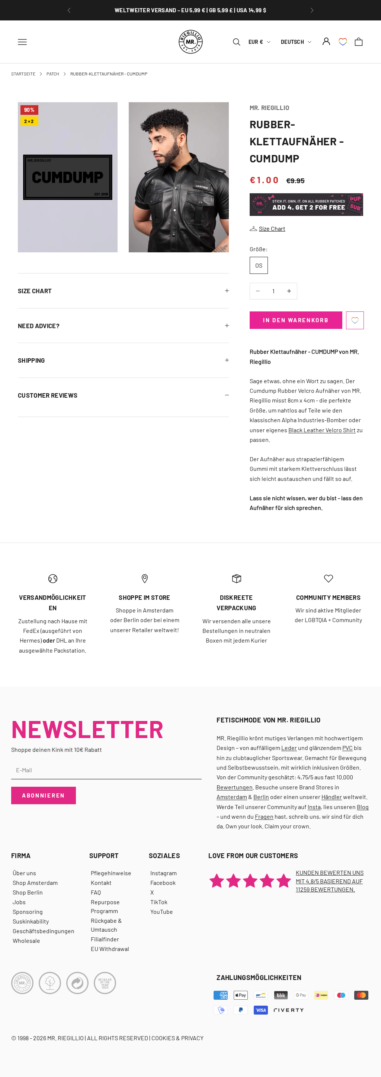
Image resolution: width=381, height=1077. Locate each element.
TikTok (158, 901)
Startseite (23, 73)
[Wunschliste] (343, 42)
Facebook (163, 882)
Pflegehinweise (111, 872)
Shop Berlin (28, 892)
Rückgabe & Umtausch (106, 925)
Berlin (261, 796)
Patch (53, 73)
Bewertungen (235, 786)
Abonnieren (43, 795)
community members (328, 597)
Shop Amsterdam (35, 882)
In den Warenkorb (296, 320)
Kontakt (101, 882)
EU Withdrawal (110, 948)
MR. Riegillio (269, 107)
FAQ (96, 892)
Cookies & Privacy (177, 1037)
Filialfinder (105, 938)
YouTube (161, 911)
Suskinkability (31, 921)
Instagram (163, 872)
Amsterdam (232, 796)
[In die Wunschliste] (355, 320)
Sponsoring (28, 911)
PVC (347, 747)
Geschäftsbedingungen (43, 930)
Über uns (24, 872)
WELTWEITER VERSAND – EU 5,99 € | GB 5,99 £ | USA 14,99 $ (190, 6)
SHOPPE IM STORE (144, 597)
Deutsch (292, 42)
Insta (314, 806)
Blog (363, 806)
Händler (331, 796)
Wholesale (26, 940)
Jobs (19, 901)
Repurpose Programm (105, 906)
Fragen (264, 816)
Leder (289, 747)
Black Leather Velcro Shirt (322, 429)
